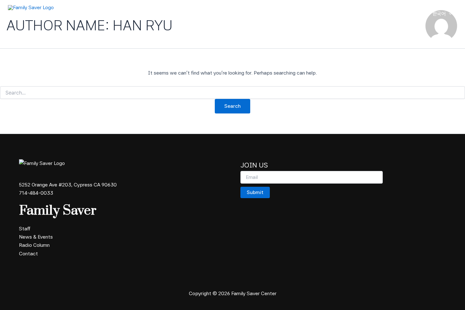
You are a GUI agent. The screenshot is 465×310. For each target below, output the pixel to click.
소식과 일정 (353, 14)
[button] (305, 14)
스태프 (325, 14)
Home (268, 14)
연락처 (415, 14)
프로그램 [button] (293, 14)
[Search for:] (232, 92)
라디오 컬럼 (387, 14)
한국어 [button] (439, 14)
